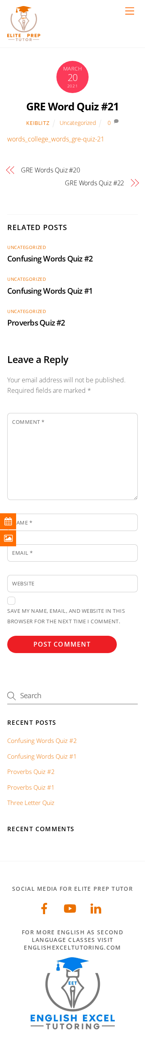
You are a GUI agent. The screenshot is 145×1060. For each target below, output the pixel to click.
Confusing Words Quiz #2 (50, 258)
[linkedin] (97, 907)
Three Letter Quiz (30, 803)
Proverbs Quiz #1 (31, 787)
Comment (28, 421)
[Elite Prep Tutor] (23, 37)
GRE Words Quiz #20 (51, 170)
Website (23, 583)
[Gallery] (14, 538)
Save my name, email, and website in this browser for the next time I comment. (66, 616)
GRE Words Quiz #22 (94, 182)
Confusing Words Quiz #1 (50, 290)
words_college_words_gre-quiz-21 (55, 139)
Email (22, 552)
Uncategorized (78, 123)
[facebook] (46, 907)
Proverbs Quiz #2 (36, 322)
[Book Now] (14, 521)
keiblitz (37, 123)
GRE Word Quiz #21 (72, 107)
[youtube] (71, 907)
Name (22, 522)
